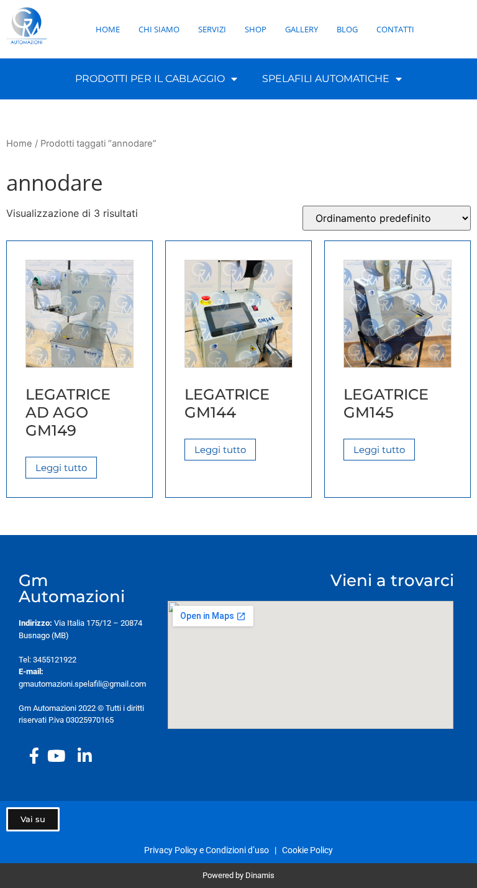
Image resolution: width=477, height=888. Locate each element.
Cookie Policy (307, 850)
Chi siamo (159, 29)
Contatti (395, 29)
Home (108, 29)
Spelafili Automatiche (325, 79)
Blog (347, 29)
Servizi (212, 29)
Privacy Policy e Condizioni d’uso (208, 850)
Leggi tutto (61, 468)
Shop (255, 29)
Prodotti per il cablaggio (150, 79)
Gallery (301, 29)
